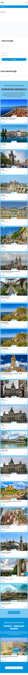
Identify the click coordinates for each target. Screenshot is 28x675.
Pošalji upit (14, 59)
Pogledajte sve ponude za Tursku (14, 667)
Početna (2, 6)
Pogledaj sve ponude (14, 612)
